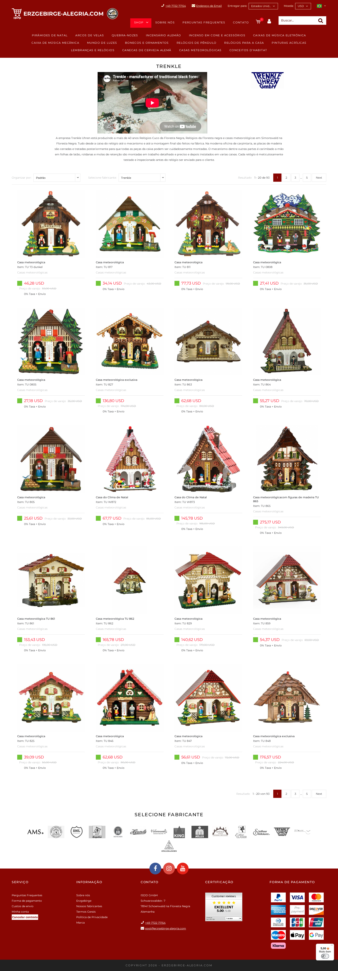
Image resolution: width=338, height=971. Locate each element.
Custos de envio (22, 906)
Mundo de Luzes (102, 43)
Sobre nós (165, 22)
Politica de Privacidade (92, 917)
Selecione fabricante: (102, 177)
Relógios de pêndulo (197, 43)
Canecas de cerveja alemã (146, 50)
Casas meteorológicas (200, 50)
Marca (80, 922)
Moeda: (289, 6)
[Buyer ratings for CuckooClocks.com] (223, 908)
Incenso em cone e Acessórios (217, 35)
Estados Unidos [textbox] (261, 6)
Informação (89, 882)
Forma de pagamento (27, 900)
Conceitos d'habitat (248, 50)
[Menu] (331, 946)
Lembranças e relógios (92, 50)
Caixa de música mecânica (55, 43)
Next (319, 177)
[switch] (325, 956)
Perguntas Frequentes (203, 22)
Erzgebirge (83, 900)
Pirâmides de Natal (49, 35)
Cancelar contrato (25, 917)
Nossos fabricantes (89, 906)
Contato (241, 22)
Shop (139, 22)
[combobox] (263, 6)
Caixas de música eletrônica (279, 35)
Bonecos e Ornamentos (147, 43)
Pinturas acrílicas (289, 43)
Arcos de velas (89, 35)
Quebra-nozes (125, 35)
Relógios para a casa (244, 43)
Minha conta (20, 911)
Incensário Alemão (163, 35)
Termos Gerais (86, 911)
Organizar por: (21, 177)
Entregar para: (237, 6)
